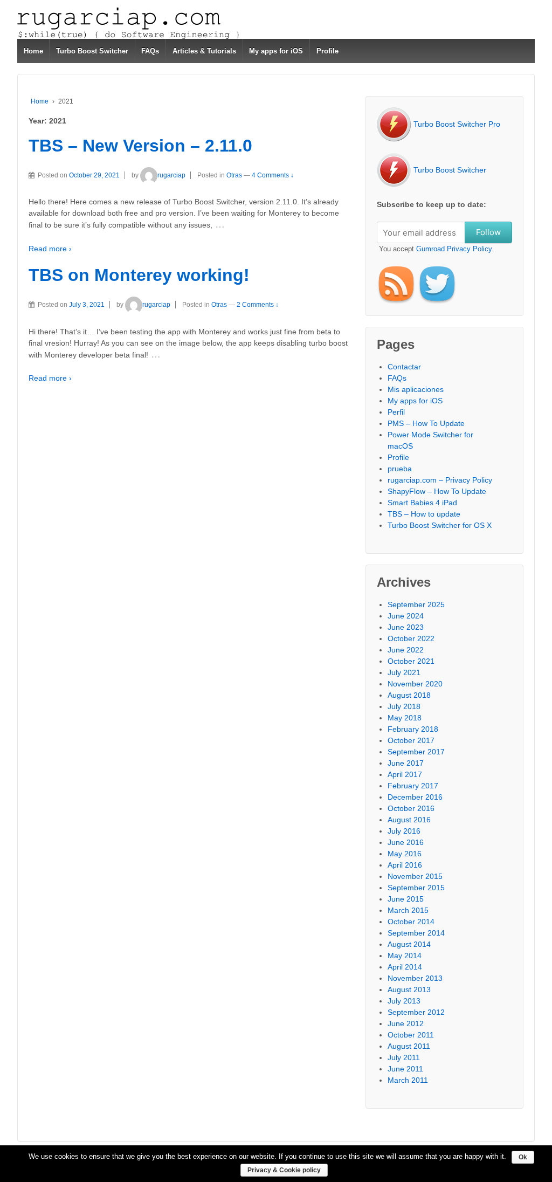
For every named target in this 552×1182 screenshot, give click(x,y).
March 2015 (408, 910)
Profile (327, 51)
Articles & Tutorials (204, 51)
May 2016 (405, 853)
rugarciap (171, 175)
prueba (400, 468)
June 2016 (406, 842)
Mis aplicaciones (416, 389)
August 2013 (409, 989)
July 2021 (404, 672)
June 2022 (406, 649)
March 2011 (408, 1080)
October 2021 (411, 661)
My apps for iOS (276, 51)
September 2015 (416, 887)
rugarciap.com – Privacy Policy (440, 480)
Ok (523, 1157)
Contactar (404, 366)
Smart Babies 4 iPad (422, 502)
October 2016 (411, 808)
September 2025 (416, 604)
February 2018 (413, 729)
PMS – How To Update (426, 423)
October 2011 (411, 1034)
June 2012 (406, 1023)
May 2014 (405, 955)
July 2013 (404, 1001)
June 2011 (405, 1068)
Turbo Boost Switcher (92, 51)
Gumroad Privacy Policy (454, 249)
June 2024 (406, 615)
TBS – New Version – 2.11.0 (140, 145)
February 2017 (413, 785)
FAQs (150, 51)
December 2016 (415, 797)
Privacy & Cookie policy (284, 1170)
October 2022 (411, 638)
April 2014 (405, 967)
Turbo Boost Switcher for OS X (440, 525)
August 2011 (409, 1046)
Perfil (396, 412)
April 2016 (405, 865)
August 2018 (409, 695)
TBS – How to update (424, 514)
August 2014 (409, 944)
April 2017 (405, 774)
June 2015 (406, 899)
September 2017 (416, 751)
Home (33, 51)
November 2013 (415, 978)
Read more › (50, 248)
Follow (488, 232)
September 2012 (416, 1012)
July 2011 (404, 1057)
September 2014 (416, 933)
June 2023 (406, 627)
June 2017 (406, 763)
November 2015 (415, 876)
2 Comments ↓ (258, 304)
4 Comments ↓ (273, 175)
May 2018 (405, 717)
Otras (234, 175)
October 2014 (411, 921)
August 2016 (409, 819)
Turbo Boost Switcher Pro (455, 124)
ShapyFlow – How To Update (437, 491)
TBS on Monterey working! (139, 275)
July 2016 (404, 831)
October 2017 (411, 740)
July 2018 (404, 706)
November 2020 (415, 683)
